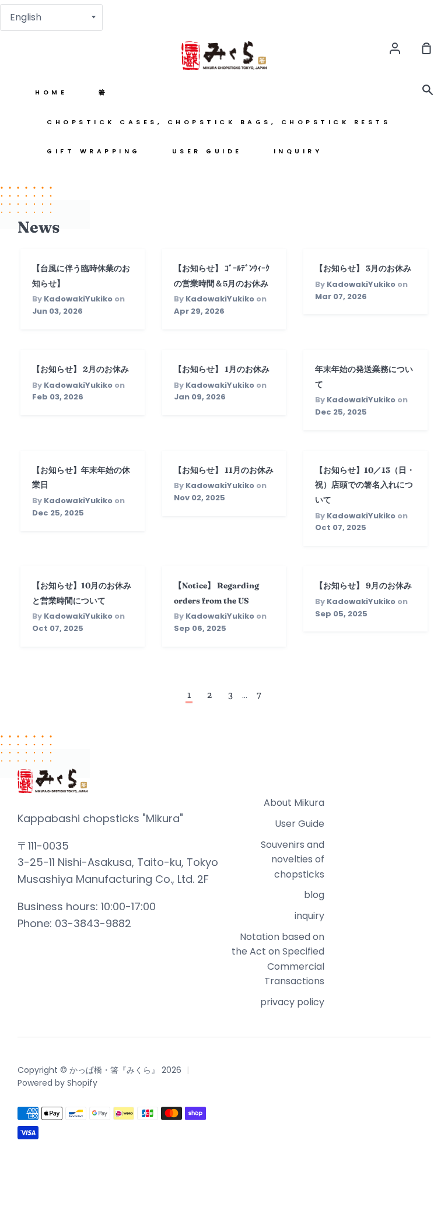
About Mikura (294, 802)
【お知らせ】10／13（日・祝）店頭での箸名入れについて (365, 484)
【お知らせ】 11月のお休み (224, 470)
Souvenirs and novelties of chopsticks (292, 859)
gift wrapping (94, 151)
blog (314, 894)
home (51, 92)
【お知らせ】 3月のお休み (363, 268)
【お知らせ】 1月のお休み (222, 369)
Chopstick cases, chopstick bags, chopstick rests (218, 122)
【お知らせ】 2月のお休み (80, 369)
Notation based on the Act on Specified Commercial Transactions (278, 959)
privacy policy (292, 1002)
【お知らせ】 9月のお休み (363, 585)
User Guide (207, 151)
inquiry (298, 151)
